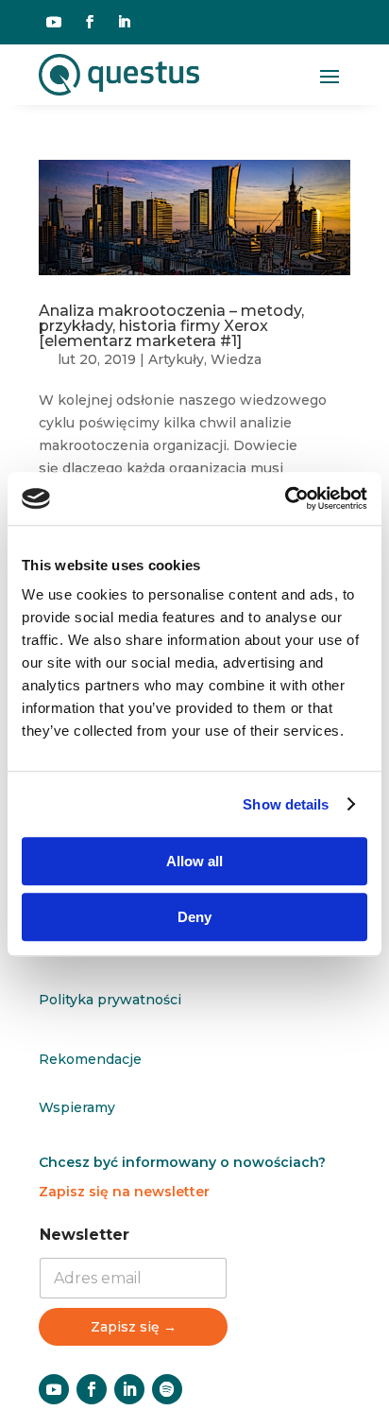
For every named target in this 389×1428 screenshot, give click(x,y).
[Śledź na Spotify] (167, 1389)
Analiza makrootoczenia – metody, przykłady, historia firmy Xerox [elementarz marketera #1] (171, 326)
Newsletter (84, 1235)
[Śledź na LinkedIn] (123, 22)
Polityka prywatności (110, 999)
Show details (286, 804)
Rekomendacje (90, 1059)
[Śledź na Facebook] (89, 22)
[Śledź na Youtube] (54, 22)
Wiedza (236, 359)
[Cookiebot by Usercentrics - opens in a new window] (284, 498)
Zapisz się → (134, 1326)
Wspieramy (77, 1107)
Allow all (194, 861)
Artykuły (176, 359)
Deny (194, 917)
